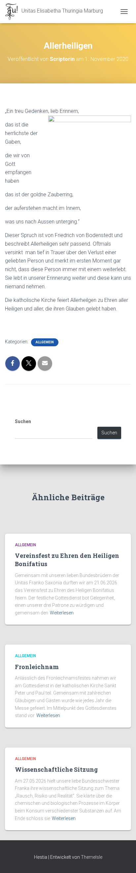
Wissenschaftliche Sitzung (56, 769)
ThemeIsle (91, 857)
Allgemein (45, 342)
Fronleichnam (37, 667)
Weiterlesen (62, 612)
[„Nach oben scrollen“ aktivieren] (123, 859)
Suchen (23, 421)
